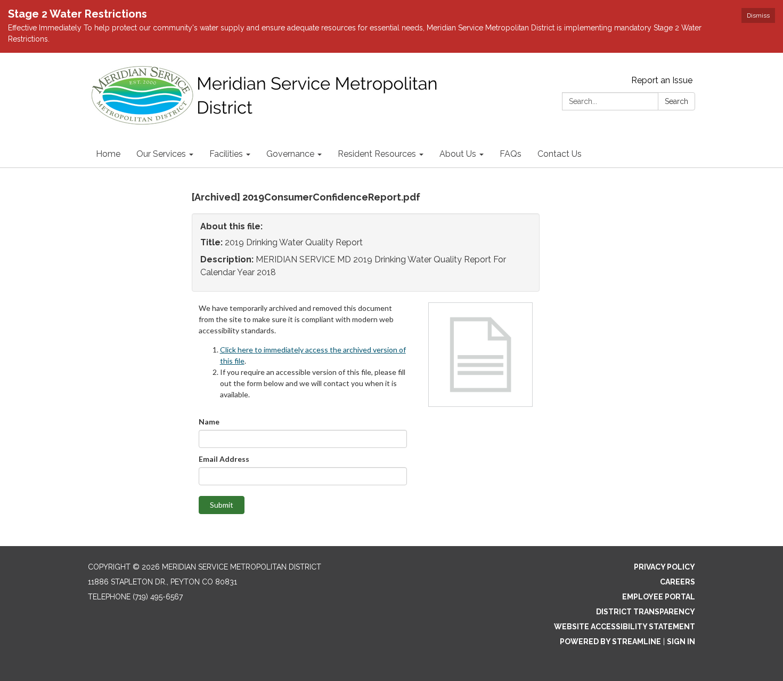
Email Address (224, 458)
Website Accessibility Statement (624, 626)
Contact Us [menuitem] (559, 154)
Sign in (681, 641)
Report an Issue (661, 80)
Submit (221, 504)
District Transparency (645, 611)
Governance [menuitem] (290, 154)
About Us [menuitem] (457, 154)
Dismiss (758, 15)
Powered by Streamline (610, 641)
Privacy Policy (664, 567)
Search (676, 101)
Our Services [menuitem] (161, 154)
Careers (677, 582)
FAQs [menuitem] (510, 154)
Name (209, 421)
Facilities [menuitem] (226, 154)
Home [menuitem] (108, 154)
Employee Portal (658, 596)
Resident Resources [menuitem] (377, 154)
